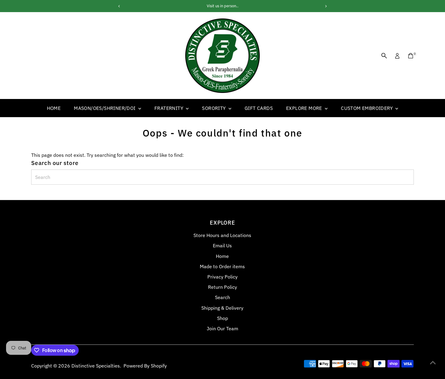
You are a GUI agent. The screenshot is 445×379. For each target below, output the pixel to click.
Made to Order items (222, 266)
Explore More (304, 108)
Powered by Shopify (145, 366)
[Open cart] (410, 55)
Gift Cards (259, 108)
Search (222, 297)
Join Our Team (222, 328)
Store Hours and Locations (222, 235)
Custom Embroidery (367, 108)
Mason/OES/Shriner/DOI (105, 108)
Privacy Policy (222, 277)
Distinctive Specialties (95, 366)
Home (54, 108)
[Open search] (384, 55)
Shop (222, 318)
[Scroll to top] (433, 362)
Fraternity (169, 108)
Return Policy (222, 287)
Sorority (214, 108)
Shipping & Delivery (222, 308)
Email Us (222, 245)
